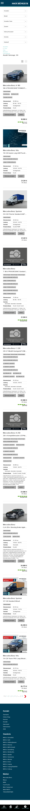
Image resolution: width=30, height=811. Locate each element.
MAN (4, 782)
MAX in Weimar (7, 759)
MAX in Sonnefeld (8, 738)
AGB (4, 729)
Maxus (5, 780)
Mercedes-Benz (7, 778)
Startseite (6, 715)
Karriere (5, 719)
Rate (4, 50)
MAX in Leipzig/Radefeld (10, 767)
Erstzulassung (6, 53)
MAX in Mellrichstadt (9, 747)
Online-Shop (6, 717)
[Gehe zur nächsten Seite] (24, 696)
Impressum (6, 724)
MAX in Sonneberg (8, 750)
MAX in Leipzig (7, 764)
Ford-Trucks (6, 785)
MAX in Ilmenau (7, 745)
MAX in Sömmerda (8, 757)
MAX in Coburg (7, 769)
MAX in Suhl (6, 740)
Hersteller (5, 47)
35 (22, 696)
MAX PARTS (6, 790)
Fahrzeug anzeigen (9, 114)
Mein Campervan (8, 787)
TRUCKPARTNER (8, 792)
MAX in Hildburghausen (10, 742)
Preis (5, 48)
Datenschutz (6, 727)
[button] (25, 10)
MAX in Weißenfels (8, 752)
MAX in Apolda (7, 755)
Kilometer (5, 52)
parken (21, 114)
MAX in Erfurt (7, 762)
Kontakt (5, 722)
